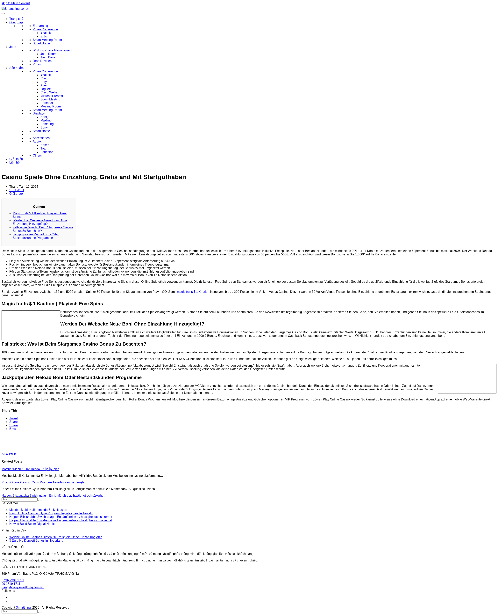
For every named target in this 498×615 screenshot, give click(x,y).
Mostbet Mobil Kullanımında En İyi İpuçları (30, 469)
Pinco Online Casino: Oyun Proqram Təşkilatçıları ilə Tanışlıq (44, 482)
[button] (13, 418)
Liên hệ (14, 162)
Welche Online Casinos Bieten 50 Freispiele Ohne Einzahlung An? (55, 537)
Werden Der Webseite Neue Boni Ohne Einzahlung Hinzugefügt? (40, 222)
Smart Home (41, 43)
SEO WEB (16, 190)
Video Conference (45, 29)
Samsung (47, 124)
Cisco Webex (49, 92)
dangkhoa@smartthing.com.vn (23, 587)
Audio (37, 141)
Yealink (45, 32)
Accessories (41, 138)
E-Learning (40, 25)
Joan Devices (42, 60)
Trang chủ (16, 18)
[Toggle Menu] (3, 13)
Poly (43, 36)
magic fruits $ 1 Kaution (193, 291)
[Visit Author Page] (8, 446)
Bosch (44, 145)
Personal (46, 103)
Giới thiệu (16, 159)
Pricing (37, 64)
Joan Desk (47, 57)
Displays (39, 113)
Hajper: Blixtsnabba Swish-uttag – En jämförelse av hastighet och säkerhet (53, 495)
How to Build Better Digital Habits (32, 523)
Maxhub (46, 120)
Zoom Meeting (50, 99)
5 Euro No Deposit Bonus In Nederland (36, 540)
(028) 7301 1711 (13, 580)
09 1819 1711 (11, 583)
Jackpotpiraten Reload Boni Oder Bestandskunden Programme (36, 236)
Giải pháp (16, 22)
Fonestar (46, 152)
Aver (43, 85)
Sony (44, 127)
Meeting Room (50, 106)
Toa (43, 148)
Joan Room (48, 53)
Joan (12, 46)
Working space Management (52, 50)
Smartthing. (24, 607)
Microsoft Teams (51, 96)
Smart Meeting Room (47, 39)
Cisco (44, 78)
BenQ (44, 117)
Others (37, 155)
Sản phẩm (16, 68)
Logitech (46, 89)
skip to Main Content (16, 3)
